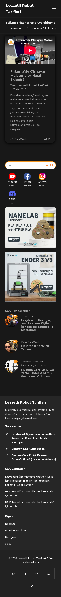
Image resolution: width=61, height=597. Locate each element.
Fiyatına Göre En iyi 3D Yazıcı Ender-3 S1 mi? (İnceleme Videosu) (33, 457)
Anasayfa (15, 28)
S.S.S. (8, 544)
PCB (23, 341)
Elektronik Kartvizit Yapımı (28, 448)
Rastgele (10, 537)
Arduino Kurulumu (16, 530)
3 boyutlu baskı (32, 361)
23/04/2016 (19, 89)
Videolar (20, 138)
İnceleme (27, 365)
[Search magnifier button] (51, 165)
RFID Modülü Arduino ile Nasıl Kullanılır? (30, 491)
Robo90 (10, 523)
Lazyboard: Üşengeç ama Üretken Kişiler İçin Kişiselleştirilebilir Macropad (33, 438)
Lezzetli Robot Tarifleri (33, 85)
